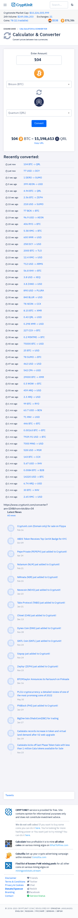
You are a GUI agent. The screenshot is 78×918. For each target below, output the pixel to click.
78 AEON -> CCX (32, 304)
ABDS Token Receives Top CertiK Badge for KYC (42, 539)
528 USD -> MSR (33, 450)
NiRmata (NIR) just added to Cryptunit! (37, 577)
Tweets (9, 795)
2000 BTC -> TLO (33, 251)
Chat (32, 885)
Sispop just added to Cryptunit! (33, 654)
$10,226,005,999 (39, 13)
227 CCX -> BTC (32, 330)
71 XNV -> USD (32, 417)
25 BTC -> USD (31, 350)
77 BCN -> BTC (31, 211)
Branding (10, 892)
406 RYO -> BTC (32, 224)
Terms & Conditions (15, 882)
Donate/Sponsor (14, 889)
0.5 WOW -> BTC (32, 384)
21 (51, 17)
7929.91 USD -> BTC (35, 437)
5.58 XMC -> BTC (33, 231)
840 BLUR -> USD (33, 297)
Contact (9, 896)
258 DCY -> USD (32, 244)
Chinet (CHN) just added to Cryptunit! (36, 615)
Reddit (33, 889)
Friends (33, 878)
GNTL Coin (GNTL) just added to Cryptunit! (39, 641)
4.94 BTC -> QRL (32, 191)
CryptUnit (23, 5)
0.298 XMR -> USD (34, 324)
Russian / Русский (34, 911)
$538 (55, 20)
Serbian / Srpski (54, 911)
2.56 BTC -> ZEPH (33, 197)
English (19, 911)
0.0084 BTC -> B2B (34, 470)
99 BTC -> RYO (31, 404)
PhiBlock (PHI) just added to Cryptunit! (37, 706)
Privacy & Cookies (14, 885)
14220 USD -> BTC (34, 477)
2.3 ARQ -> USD (32, 397)
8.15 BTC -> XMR (33, 311)
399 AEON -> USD (33, 184)
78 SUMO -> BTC (32, 357)
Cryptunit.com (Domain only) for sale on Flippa (41, 526)
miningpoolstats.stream (28, 871)
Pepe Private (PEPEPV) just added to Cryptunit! (42, 552)
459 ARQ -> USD (32, 390)
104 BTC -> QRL (32, 164)
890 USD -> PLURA (34, 291)
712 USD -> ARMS (33, 264)
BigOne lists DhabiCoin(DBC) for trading (37, 718)
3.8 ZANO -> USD (33, 284)
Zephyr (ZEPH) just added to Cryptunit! (37, 666)
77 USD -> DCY (32, 171)
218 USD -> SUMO (33, 204)
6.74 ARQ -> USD (33, 484)
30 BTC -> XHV (31, 490)
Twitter (33, 882)
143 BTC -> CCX (32, 457)
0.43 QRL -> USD (33, 317)
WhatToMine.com (59, 845)
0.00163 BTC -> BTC (34, 430)
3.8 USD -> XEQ (32, 277)
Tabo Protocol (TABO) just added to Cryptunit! (41, 603)
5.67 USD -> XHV (33, 463)
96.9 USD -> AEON (34, 217)
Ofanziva (55, 908)
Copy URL (39, 143)
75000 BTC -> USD (34, 344)
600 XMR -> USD (33, 237)
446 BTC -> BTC (32, 424)
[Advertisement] (39, 772)
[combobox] (39, 84)
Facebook (34, 892)
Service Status (37, 896)
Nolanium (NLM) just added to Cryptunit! (38, 564)
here (37, 828)
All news (11, 516)
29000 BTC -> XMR (34, 377)
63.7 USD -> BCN (33, 410)
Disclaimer (10, 878)
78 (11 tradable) (19, 20)
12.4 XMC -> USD (33, 257)
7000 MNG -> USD (33, 444)
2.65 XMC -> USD (33, 497)
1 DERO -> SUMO (33, 178)
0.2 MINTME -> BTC (34, 337)
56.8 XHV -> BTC (32, 271)
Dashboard (10, 29)
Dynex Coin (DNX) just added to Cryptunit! (39, 628)
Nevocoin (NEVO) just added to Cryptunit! (39, 590)
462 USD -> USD (32, 364)
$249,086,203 (26, 17)
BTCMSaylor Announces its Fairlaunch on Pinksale (43, 679)
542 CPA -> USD (32, 370)
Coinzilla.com (39, 857)
